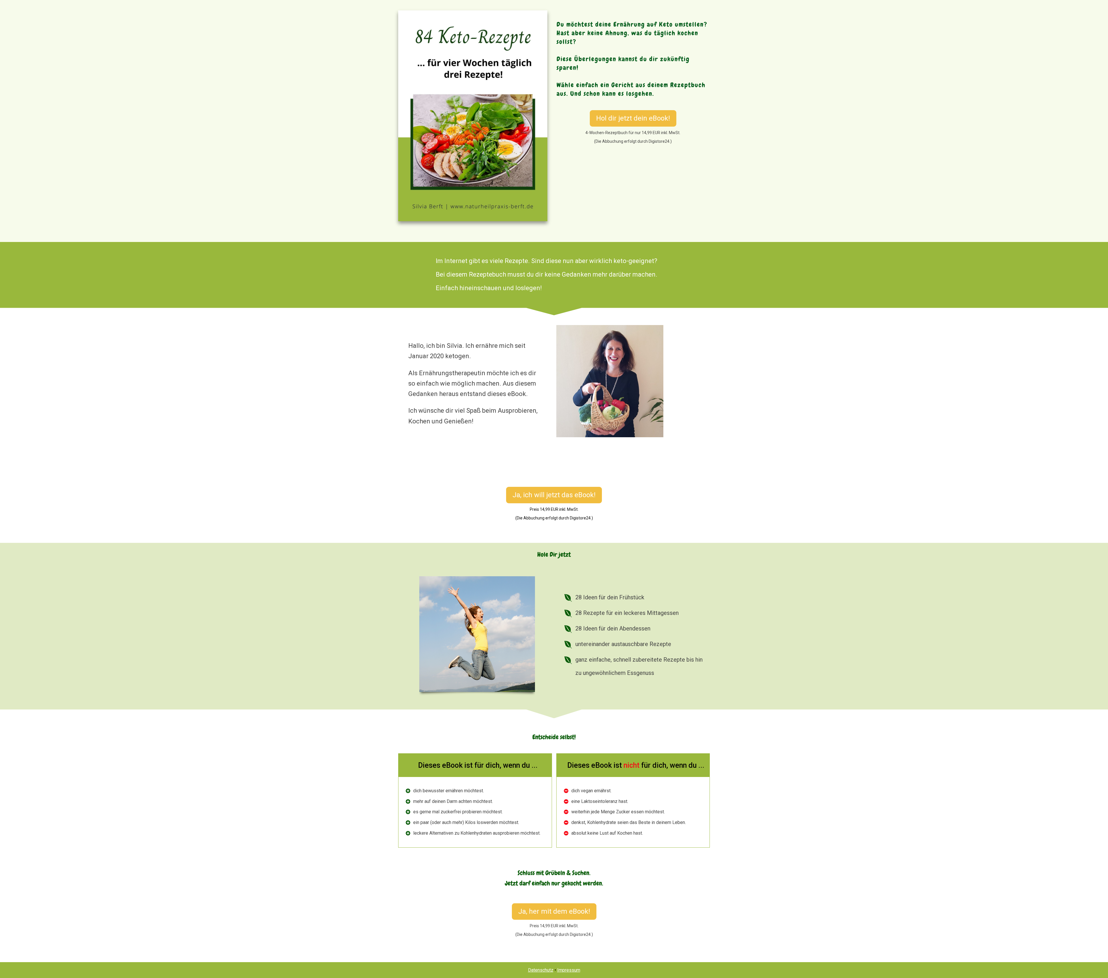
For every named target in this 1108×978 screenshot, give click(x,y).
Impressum (568, 970)
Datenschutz (540, 970)
